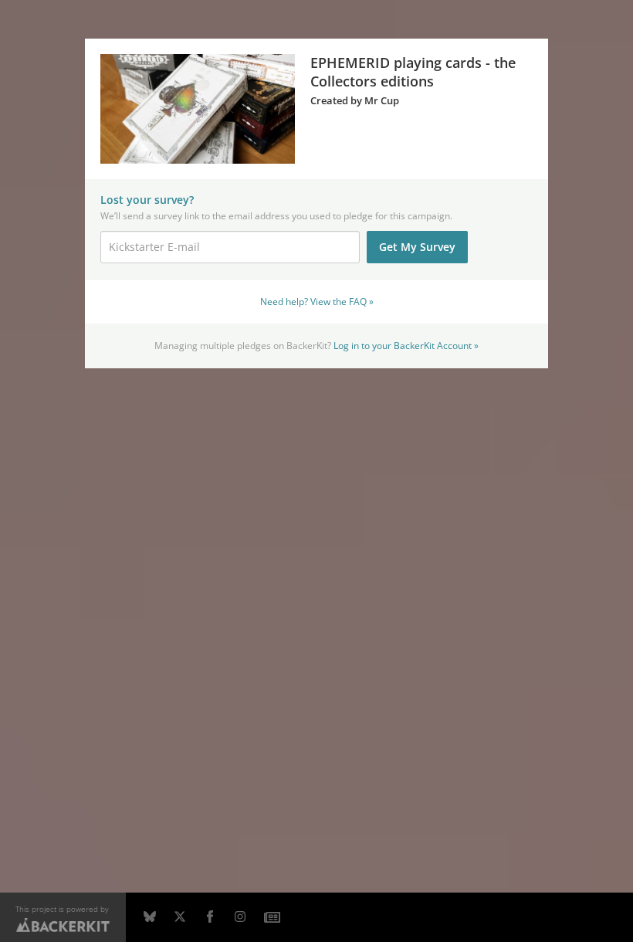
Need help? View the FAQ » (317, 301)
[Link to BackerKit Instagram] (240, 917)
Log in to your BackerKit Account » (406, 345)
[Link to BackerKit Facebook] (210, 917)
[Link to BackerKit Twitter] (180, 917)
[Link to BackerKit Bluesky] (150, 917)
